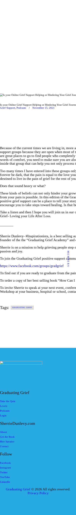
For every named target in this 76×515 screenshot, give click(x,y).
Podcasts (21, 107)
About (3, 432)
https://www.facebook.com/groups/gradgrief (32, 266)
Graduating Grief (22, 307)
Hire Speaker (7, 441)
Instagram (5, 467)
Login (3, 415)
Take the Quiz (7, 401)
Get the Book (7, 436)
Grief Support (7, 107)
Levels (3, 406)
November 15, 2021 (43, 107)
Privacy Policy (38, 493)
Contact (4, 446)
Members (68, 259)
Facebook (5, 462)
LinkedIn (5, 481)
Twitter (4, 472)
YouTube (5, 477)
